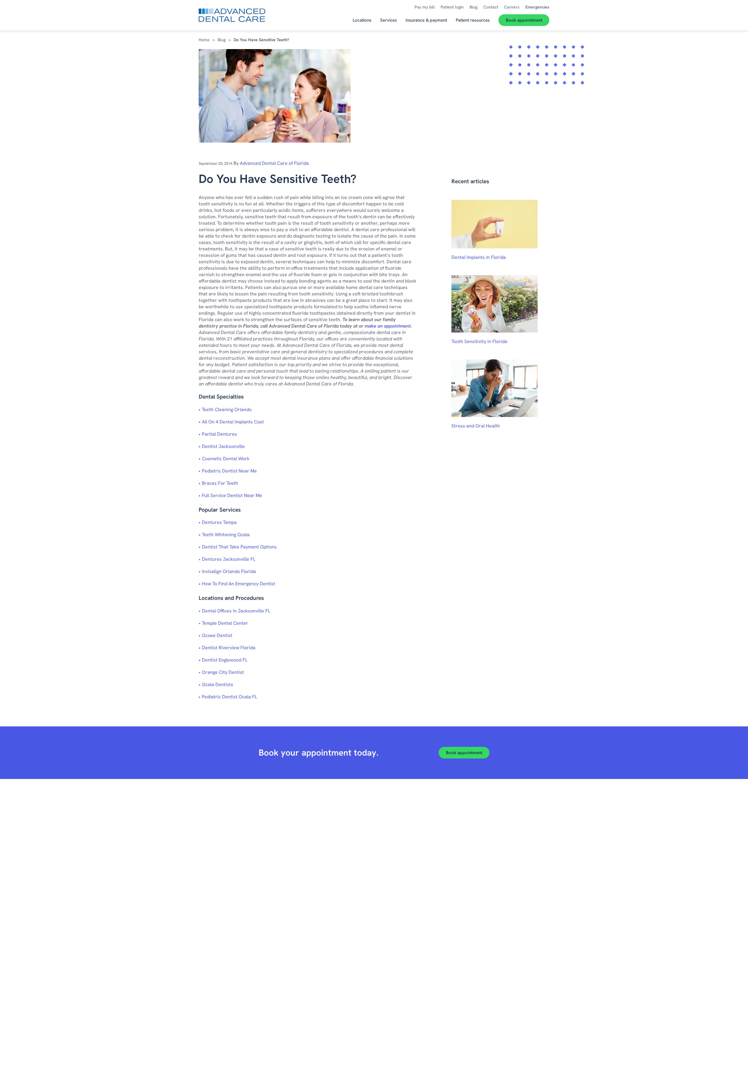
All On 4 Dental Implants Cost (233, 422)
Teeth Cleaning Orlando (227, 409)
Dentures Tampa (219, 522)
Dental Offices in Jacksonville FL (236, 611)
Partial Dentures (219, 434)
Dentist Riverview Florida (228, 648)
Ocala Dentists (217, 684)
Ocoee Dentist (217, 635)
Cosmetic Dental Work (226, 459)
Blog (222, 39)
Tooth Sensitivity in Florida (479, 341)
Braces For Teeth (220, 483)
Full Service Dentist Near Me (232, 495)
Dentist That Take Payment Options (239, 547)
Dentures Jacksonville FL (228, 559)
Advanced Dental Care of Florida (274, 163)
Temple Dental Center (225, 623)
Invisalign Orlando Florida (229, 571)
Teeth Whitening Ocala (226, 534)
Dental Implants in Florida (478, 257)
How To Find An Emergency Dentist (238, 584)
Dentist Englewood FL (224, 660)
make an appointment (388, 326)
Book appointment (464, 753)
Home (204, 39)
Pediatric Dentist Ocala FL (229, 697)
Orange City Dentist (223, 672)
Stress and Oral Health (475, 426)
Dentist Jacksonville (223, 446)
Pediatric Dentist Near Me (229, 471)
